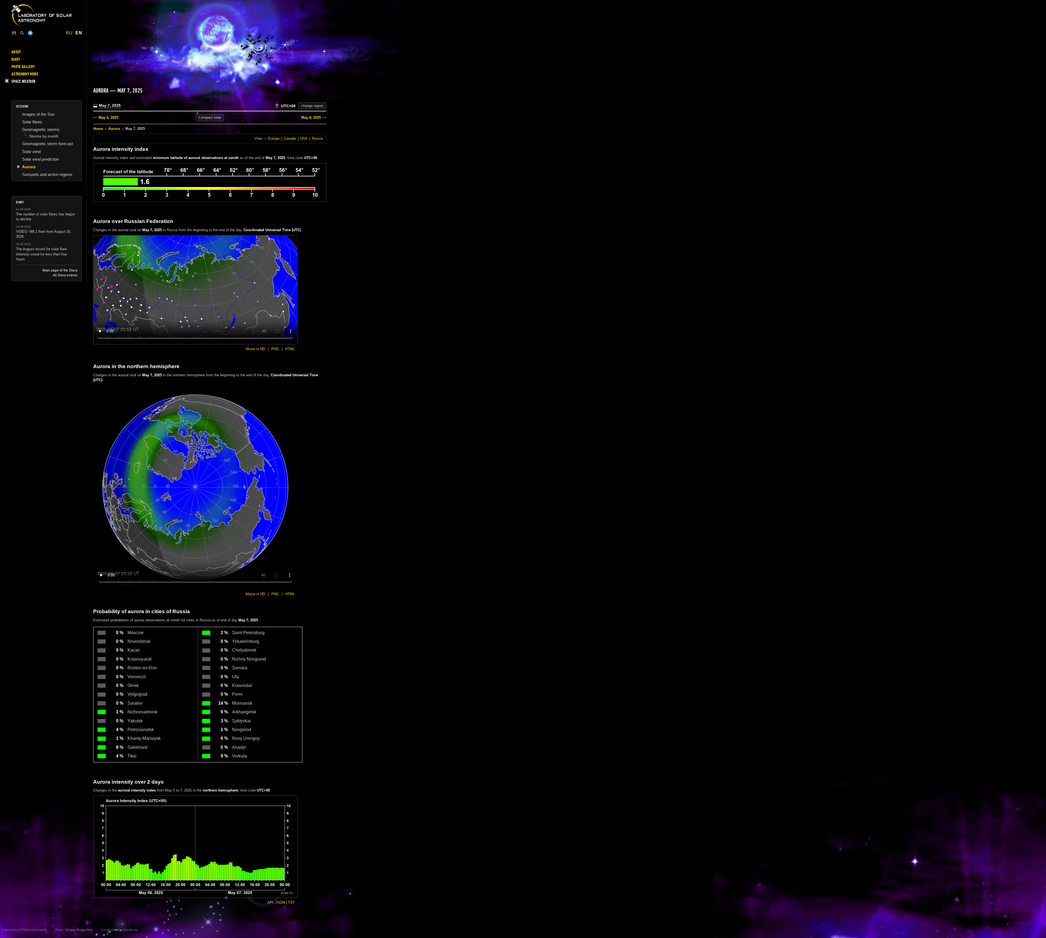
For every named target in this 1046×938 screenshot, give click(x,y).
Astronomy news (24, 74)
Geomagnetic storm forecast (47, 143)
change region (312, 106)
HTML (290, 349)
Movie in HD (255, 349)
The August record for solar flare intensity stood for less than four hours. (41, 254)
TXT (291, 902)
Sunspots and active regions (47, 174)
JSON (280, 902)
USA (304, 138)
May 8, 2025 (311, 117)
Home (98, 129)
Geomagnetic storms (41, 129)
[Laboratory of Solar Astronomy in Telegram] (30, 32)
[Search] (22, 32)
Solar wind (31, 151)
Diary (15, 59)
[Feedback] (13, 32)
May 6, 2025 (108, 117)
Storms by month (44, 136)
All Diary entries (65, 275)
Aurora (114, 129)
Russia (317, 138)
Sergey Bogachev (79, 930)
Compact (210, 117)
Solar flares (32, 122)
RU (69, 33)
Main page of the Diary (59, 270)
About (16, 52)
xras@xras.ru (126, 930)
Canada (290, 138)
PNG (275, 349)
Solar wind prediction (40, 159)
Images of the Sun (38, 114)
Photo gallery (23, 66)
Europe (273, 138)
